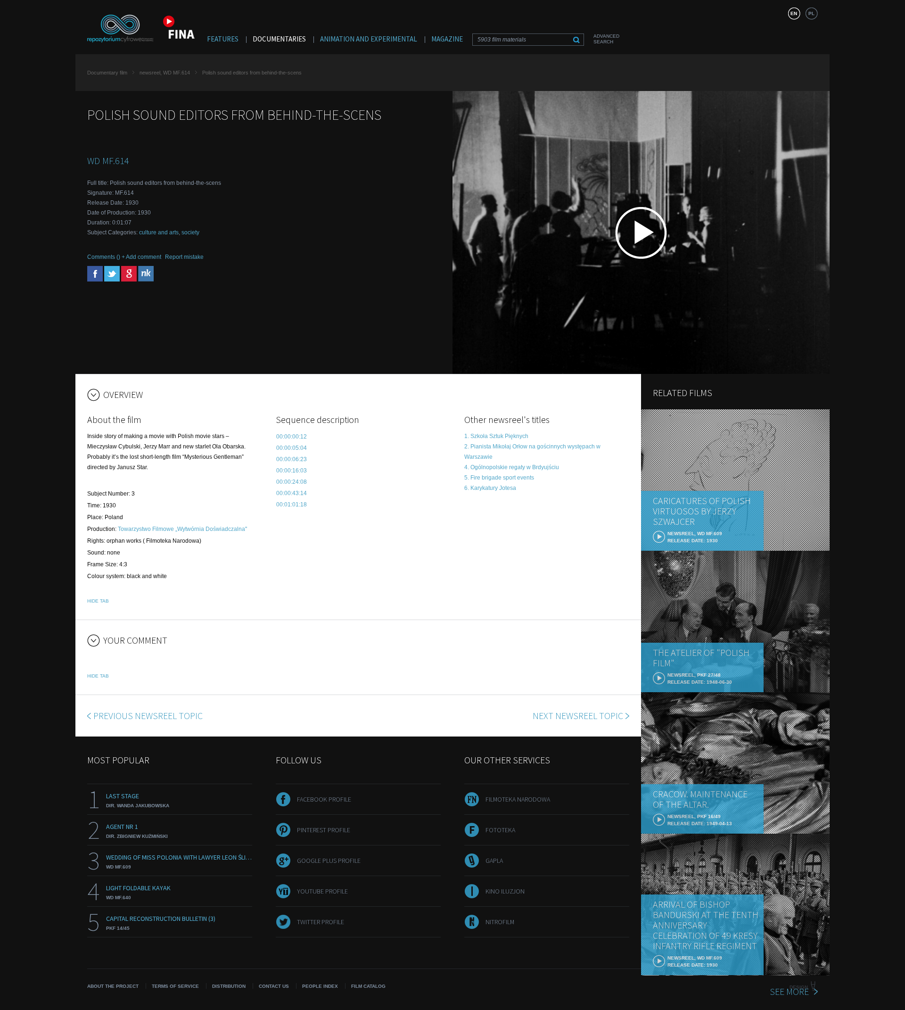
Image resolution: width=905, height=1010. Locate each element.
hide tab (98, 601)
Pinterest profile (323, 830)
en (793, 13)
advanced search (606, 38)
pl (811, 13)
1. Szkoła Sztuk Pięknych (496, 436)
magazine (447, 38)
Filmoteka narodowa (517, 799)
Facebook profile (324, 799)
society (190, 232)
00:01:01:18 (291, 504)
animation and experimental (368, 38)
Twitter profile (320, 922)
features (223, 38)
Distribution (229, 986)
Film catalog (368, 986)
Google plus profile (329, 860)
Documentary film (107, 72)
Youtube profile (322, 891)
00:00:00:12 (291, 436)
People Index (320, 986)
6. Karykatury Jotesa (490, 488)
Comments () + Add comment (124, 257)
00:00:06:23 (291, 459)
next (578, 715)
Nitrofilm (499, 922)
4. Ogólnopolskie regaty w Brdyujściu (511, 467)
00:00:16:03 (291, 470)
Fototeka (500, 830)
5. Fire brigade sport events (499, 477)
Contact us (274, 986)
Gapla (494, 860)
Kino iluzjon (505, 891)
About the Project (113, 986)
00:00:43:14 (291, 493)
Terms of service (175, 986)
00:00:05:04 (291, 448)
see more (789, 991)
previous (148, 715)
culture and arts (159, 232)
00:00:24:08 (291, 482)
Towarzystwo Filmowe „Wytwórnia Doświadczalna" (182, 529)
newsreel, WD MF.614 (165, 72)
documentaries (279, 38)
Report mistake (184, 257)
